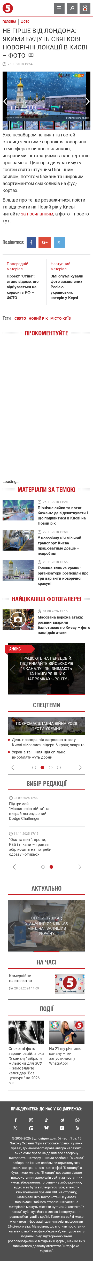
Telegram (62, 1120)
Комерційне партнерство (20, 978)
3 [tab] (50, 767)
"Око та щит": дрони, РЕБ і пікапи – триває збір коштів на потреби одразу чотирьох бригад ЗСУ (30, 849)
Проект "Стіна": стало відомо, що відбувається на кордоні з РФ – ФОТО (22, 287)
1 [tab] (27, 694)
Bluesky (46, 1128)
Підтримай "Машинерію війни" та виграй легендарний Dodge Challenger (29, 811)
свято (20, 318)
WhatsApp (77, 1120)
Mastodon (31, 1128)
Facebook (15, 1120)
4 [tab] (59, 767)
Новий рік (38, 318)
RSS (77, 1128)
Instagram (31, 1120)
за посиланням (36, 213)
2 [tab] (66, 694)
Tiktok (46, 1120)
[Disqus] (46, 413)
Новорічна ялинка (13, 118)
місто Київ (60, 318)
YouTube (62, 1128)
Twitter (15, 1128)
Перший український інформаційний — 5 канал (8, 8)
